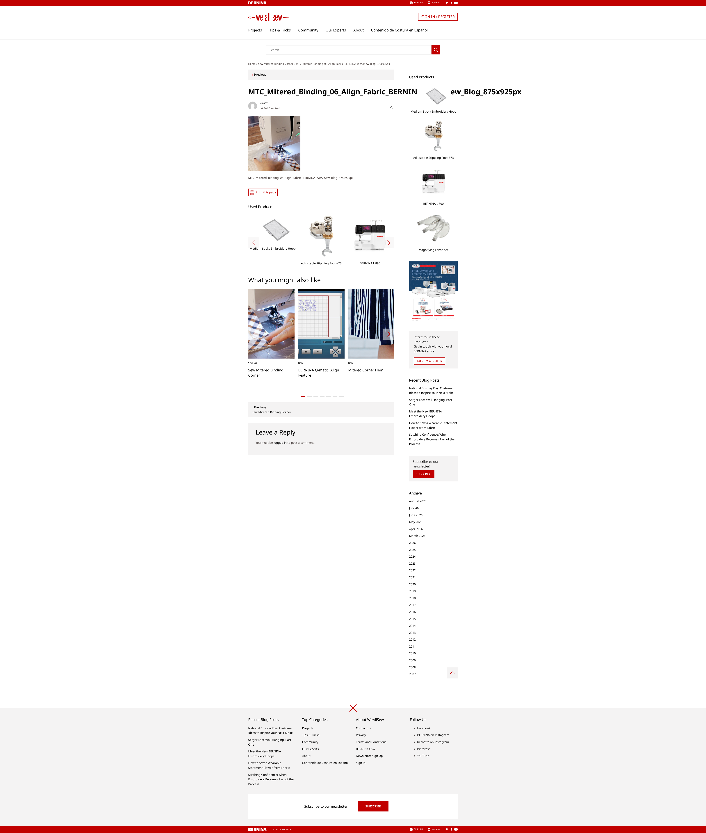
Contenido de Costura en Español (399, 30)
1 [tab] (303, 396)
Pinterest (423, 749)
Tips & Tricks (280, 30)
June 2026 (415, 515)
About (358, 30)
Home (251, 63)
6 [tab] (335, 396)
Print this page (266, 192)
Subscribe (423, 474)
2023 (412, 563)
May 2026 (415, 522)
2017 (412, 605)
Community (308, 30)
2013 (412, 633)
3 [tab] (315, 396)
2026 (412, 543)
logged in (280, 443)
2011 (412, 646)
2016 (412, 612)
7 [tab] (341, 396)
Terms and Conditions (371, 742)
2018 (412, 598)
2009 (412, 660)
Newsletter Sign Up (369, 756)
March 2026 (417, 536)
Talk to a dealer (429, 361)
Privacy (361, 735)
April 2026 (416, 529)
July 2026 (415, 508)
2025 (412, 550)
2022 (412, 570)
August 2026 (417, 501)
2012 (412, 639)
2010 (412, 653)
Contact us (363, 728)
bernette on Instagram (433, 742)
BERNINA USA (365, 749)
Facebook (424, 728)
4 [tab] (322, 396)
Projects (255, 30)
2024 (412, 556)
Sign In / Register (438, 16)
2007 (412, 674)
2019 (412, 591)
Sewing (252, 363)
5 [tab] (328, 396)
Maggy (264, 103)
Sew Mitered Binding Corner (275, 63)
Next (388, 242)
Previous (260, 74)
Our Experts (336, 30)
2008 (412, 667)
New (300, 363)
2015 (412, 619)
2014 (412, 626)
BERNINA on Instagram (433, 735)
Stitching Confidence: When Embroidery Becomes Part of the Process (431, 439)
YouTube (423, 756)
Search (436, 49)
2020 (412, 584)
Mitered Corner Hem (365, 370)
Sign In (361, 763)
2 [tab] (309, 396)
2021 (412, 577)
